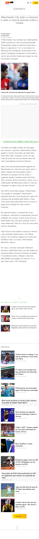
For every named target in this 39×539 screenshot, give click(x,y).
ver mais (18, 516)
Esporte (19, 9)
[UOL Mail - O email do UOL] (28, 3)
